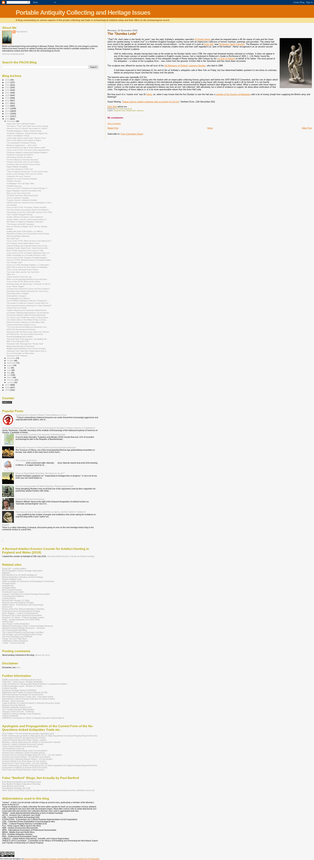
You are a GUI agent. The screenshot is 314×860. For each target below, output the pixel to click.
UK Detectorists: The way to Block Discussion (25, 334)
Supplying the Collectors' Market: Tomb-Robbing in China (41, 415)
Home (210, 128)
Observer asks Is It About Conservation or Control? (27, 128)
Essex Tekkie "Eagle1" (16, 286)
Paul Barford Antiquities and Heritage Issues (21, 782)
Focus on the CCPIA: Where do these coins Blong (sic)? (29, 241)
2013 (7, 114)
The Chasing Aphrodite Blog (14, 630)
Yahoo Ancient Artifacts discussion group (20, 746)
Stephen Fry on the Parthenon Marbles (22, 179)
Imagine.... (11, 229)
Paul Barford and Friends (13, 786)
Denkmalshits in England (16, 296)
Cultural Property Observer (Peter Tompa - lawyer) (24, 740)
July (9, 368)
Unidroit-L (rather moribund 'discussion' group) (22, 744)
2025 (7, 82)
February (11, 380)
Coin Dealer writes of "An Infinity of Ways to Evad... (27, 320)
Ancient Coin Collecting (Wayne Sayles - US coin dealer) (27, 759)
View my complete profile (13, 54)
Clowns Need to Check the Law (19, 277)
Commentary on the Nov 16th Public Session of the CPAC (29, 212)
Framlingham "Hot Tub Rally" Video (20, 183)
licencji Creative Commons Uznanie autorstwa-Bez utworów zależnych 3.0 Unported (61, 858)
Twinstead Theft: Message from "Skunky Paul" (25, 344)
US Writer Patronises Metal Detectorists (22, 195)
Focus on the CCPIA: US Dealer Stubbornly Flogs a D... (29, 253)
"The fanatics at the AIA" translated (20, 224)
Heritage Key (8, 585)
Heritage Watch (9, 588)
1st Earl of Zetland (226, 58)
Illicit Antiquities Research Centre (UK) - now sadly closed (27, 697)
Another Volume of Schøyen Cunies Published (25, 217)
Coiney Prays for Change (17, 308)
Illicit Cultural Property (12, 590)
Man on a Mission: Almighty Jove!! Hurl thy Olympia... (28, 226)
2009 (7, 387)
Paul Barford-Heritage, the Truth (16, 788)
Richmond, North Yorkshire (231, 44)
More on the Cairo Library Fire (18, 193)
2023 (7, 87)
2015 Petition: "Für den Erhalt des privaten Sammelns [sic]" (28, 734)
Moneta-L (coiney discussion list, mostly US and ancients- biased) (31, 742)
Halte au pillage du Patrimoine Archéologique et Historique (28, 581)
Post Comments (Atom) (132, 134)
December (11, 121)
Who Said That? (13, 239)
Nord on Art (7, 607)
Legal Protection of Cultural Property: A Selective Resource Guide (31, 703)
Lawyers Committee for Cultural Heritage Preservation (26, 594)
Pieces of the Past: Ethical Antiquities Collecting (23, 609)
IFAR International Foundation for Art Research (22, 694)
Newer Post (112, 128)
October (10, 361)
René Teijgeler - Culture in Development (20, 613)
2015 (7, 108)
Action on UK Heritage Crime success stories (25, 174)
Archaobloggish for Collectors (18, 298)
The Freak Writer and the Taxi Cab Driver (23, 272)
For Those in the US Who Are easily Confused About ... (28, 317)
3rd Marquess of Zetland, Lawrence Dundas (185, 65)
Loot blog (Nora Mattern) (13, 596)
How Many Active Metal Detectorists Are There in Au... (28, 291)
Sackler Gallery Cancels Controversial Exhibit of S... (27, 219)
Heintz (149, 94)
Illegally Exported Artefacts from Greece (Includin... (27, 349)
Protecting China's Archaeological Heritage (21, 611)
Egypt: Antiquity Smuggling (17, 167)
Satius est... (11, 274)
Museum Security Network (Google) (18, 602)
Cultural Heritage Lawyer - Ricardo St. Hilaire (22, 686)
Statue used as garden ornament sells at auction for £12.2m (150, 101)
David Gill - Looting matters (14, 569)
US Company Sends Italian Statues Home (23, 243)
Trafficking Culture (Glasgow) (15, 641)
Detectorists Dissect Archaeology (30, 499)
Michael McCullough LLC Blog (15, 600)
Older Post (307, 128)
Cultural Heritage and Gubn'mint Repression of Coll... (27, 246)
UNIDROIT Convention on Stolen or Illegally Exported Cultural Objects (33, 718)
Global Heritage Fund (11, 579)
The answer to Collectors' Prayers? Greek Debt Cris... (28, 303)
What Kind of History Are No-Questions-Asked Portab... (28, 234)
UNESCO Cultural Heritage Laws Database (21, 714)
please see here (42, 655)
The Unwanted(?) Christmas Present (21, 143)
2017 (7, 103)
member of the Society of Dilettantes (233, 94)
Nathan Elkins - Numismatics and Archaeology (22, 605)
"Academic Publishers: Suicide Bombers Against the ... (28, 133)
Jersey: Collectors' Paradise (18, 198)
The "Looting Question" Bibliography (18, 709)
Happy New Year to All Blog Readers (21, 124)
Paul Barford (21, 32)
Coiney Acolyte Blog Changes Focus (21, 325)
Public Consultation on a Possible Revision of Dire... (27, 255)
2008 (7, 390)
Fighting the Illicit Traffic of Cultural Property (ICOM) (24, 692)
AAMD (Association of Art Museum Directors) (22, 680)
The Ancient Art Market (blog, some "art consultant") (24, 751)
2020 (7, 95)
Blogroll (5, 525)
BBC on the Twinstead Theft (18, 341)
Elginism (6, 573)
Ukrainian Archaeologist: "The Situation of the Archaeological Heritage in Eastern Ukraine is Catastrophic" (49, 428)
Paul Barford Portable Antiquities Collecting (21, 784)
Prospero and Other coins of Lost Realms (23, 162)
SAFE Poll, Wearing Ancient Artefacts (21, 329)
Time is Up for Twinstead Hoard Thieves (22, 270)
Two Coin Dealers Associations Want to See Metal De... (28, 210)
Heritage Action (9, 583)
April (9, 375)
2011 (7, 119)
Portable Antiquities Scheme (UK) (17, 707)
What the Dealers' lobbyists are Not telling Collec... (26, 322)
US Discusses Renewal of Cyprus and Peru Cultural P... (29, 289)
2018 (7, 101)
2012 (7, 116)
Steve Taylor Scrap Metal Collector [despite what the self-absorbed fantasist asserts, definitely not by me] (48, 790)
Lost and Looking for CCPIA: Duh (20, 169)
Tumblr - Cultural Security (13, 643)
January (10, 382)
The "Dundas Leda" (14, 262)
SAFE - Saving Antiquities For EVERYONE (21, 619)
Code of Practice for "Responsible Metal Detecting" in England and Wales (34, 684)
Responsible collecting (135, 110)
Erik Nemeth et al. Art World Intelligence (19, 575)
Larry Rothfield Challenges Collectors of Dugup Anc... (28, 301)
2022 (7, 90)
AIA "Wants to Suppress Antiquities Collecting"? (25, 222)
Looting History (9, 598)
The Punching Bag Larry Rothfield (17, 636)
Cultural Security (9, 688)
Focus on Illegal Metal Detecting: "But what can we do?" (40, 473)
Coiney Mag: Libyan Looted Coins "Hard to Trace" (26, 138)
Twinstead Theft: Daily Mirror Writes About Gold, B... (27, 351)
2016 (7, 106)
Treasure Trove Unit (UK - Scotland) (18, 711)
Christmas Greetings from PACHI (20, 155)
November (11, 358)
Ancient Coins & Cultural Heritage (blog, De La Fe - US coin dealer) (32, 755)
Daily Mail (112, 106)
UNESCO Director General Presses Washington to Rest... (30, 203)
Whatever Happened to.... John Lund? (22, 145)
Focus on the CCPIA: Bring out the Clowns (23, 282)
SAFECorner (7, 622)
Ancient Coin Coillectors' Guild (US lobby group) (23, 753)
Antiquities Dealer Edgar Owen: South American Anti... (28, 248)
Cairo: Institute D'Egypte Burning (19, 215)
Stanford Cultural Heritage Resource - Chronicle (23, 628)
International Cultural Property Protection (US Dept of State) (28, 699)
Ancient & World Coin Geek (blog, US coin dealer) (24, 761)
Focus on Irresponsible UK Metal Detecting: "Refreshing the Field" (45, 486)
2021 (7, 93)
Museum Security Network (13, 705)
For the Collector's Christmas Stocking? (22, 160)
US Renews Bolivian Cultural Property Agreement (26, 315)
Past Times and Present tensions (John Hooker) (23, 770)
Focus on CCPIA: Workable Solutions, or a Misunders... (29, 265)
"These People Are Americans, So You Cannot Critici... (28, 172)
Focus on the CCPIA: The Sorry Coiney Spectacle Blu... (29, 150)
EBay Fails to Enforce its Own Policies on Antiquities (27, 267)
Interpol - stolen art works (13, 701)
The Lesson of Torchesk (26, 460)
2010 (7, 385)
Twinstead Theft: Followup (17, 356)
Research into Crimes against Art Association (22, 615)
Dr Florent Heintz (203, 39)
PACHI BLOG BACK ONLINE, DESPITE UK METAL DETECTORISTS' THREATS (51, 512)
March (10, 377)
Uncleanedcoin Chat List (13, 748)
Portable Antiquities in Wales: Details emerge (24, 131)
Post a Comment (114, 124)
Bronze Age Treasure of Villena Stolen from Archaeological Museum (46, 447)
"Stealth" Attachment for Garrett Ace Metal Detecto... (27, 310)
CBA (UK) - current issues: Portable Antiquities (22, 682)
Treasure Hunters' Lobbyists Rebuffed (22, 200)
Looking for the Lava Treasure (19, 176)
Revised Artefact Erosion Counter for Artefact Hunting (70, 556)
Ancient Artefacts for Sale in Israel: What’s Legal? (26, 148)
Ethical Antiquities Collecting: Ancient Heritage (22, 577)
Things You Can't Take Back (14, 639)
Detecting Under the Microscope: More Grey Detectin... (28, 332)
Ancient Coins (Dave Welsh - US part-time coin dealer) (26, 757)
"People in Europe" (14, 181)
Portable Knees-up (14, 186)
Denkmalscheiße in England (18, 293)
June (9, 370)
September (11, 363)
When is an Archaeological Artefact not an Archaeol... (27, 279)
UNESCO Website (10, 716)
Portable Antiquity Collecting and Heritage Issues (83, 12)
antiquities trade (119, 110)
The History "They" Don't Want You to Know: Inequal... (28, 126)
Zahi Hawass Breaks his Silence (19, 157)
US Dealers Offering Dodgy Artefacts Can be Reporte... (28, 313)
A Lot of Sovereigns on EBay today (20, 353)
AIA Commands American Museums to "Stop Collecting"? (29, 306)
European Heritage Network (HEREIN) (19, 690)
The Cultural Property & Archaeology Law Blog (22, 632)
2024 (7, 85)
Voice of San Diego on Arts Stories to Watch (24, 140)
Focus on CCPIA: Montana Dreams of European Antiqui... (29, 260)
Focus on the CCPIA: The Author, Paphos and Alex (27, 207)
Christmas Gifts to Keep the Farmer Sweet (23, 164)
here (18, 667)
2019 (7, 98)
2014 (7, 111)
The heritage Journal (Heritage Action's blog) (22, 634)
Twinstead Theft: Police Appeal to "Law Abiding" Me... (27, 339)
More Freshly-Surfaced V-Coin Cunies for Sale (25, 250)
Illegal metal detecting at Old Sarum (20, 346)
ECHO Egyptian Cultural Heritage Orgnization (22, 571)
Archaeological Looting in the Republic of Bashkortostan (40, 435)
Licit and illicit (12, 205)
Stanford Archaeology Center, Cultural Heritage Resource (27, 626)
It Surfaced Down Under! (13, 592)
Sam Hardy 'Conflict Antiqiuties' (16, 624)
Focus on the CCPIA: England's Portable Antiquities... (27, 258)
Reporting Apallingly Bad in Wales (20, 337)
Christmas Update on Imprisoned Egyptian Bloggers (27, 152)
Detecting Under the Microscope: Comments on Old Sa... (29, 284)
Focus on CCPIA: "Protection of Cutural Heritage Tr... (28, 188)
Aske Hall (208, 44)
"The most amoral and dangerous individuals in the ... (27, 327)
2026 (7, 80)
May (9, 373)
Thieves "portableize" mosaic (18, 136)
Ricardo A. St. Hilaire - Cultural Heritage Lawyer (23, 617)
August (10, 365)
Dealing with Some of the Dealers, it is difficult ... (25, 231)
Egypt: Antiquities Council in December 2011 (24, 191)
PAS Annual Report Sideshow (18, 236)
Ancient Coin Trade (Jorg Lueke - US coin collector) (25, 763)
